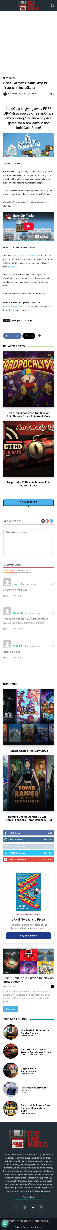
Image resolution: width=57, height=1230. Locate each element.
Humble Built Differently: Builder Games (35, 1032)
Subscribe (47, 859)
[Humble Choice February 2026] (28, 717)
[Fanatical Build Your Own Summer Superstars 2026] (10, 1108)
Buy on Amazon (28, 935)
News (6, 972)
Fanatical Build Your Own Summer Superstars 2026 (35, 1108)
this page (12, 267)
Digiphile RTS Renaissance (28, 1070)
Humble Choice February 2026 (28, 750)
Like (50, 833)
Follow (48, 839)
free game (17, 320)
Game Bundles (28, 1035)
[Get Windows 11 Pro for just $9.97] (10, 1089)
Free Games (9, 78)
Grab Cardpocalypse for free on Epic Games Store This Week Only (28, 414)
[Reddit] (24, 1207)
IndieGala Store (26, 255)
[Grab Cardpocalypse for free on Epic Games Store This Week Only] (28, 379)
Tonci (14, 94)
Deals (23, 1093)
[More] (39, 336)
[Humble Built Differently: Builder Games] (10, 1032)
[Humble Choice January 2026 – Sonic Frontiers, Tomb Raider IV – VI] (28, 783)
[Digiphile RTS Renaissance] (10, 1070)
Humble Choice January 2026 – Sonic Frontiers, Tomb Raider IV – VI (28, 818)
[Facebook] (16, 1207)
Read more (11, 1009)
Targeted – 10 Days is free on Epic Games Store (29, 484)
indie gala (29, 320)
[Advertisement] (28, 42)
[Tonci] (5, 94)
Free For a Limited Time (32, 1055)
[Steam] (33, 1207)
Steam (28, 306)
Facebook (17, 306)
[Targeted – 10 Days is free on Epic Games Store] (28, 449)
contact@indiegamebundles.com (29, 1199)
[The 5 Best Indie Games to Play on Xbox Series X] (28, 961)
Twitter (9, 306)
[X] (41, 1207)
